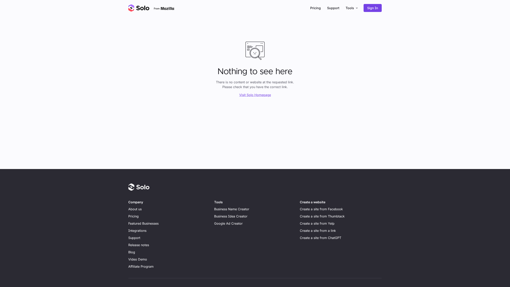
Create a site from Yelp (317, 223)
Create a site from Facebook (321, 209)
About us (135, 209)
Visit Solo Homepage (255, 95)
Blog (131, 252)
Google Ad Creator (228, 223)
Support (333, 8)
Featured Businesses (143, 223)
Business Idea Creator (230, 216)
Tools (350, 8)
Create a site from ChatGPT (320, 238)
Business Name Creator (231, 209)
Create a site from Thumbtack (322, 216)
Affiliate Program (141, 266)
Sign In (372, 8)
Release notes (138, 245)
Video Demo (137, 259)
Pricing (315, 8)
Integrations (137, 231)
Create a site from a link (318, 231)
